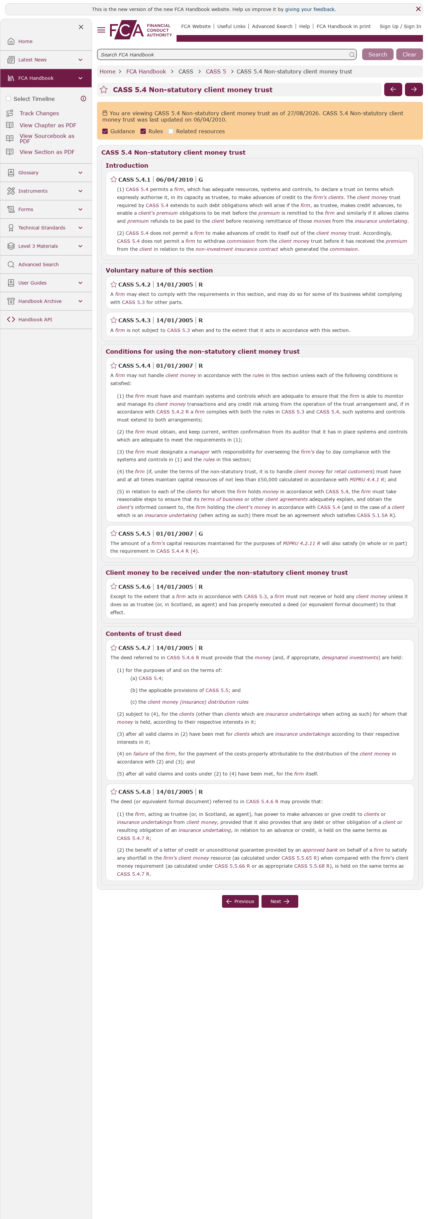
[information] (83, 99)
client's (146, 213)
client (218, 221)
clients (335, 197)
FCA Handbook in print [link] (344, 26)
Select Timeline (34, 99)
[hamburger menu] (101, 30)
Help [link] (304, 26)
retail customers (353, 471)
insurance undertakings (292, 714)
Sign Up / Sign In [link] (400, 26)
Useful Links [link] (231, 26)
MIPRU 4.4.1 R (367, 479)
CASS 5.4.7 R (133, 838)
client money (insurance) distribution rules (198, 702)
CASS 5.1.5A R (375, 515)
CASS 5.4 (137, 189)
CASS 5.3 (133, 302)
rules (258, 375)
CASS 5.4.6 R (183, 657)
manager (199, 452)
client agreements (286, 499)
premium (167, 213)
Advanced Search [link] (272, 26)
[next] (414, 89)
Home (108, 71)
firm (179, 189)
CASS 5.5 (217, 690)
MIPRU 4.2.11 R (301, 543)
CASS (186, 71)
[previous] (393, 89)
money (270, 491)
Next (276, 901)
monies (322, 221)
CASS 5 (216, 71)
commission (241, 241)
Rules (155, 131)
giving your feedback (309, 9)
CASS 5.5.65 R (299, 857)
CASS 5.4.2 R (172, 411)
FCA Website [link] (196, 26)
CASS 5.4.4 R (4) (177, 550)
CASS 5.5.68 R (312, 865)
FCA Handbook (146, 71)
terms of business (222, 499)
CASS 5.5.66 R (232, 865)
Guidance (122, 131)
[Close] (418, 9)
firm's (320, 197)
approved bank (320, 850)
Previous (244, 901)
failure (140, 753)
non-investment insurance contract (237, 249)
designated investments (350, 657)
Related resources (200, 131)
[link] (141, 30)
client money (372, 197)
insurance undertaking (381, 221)
